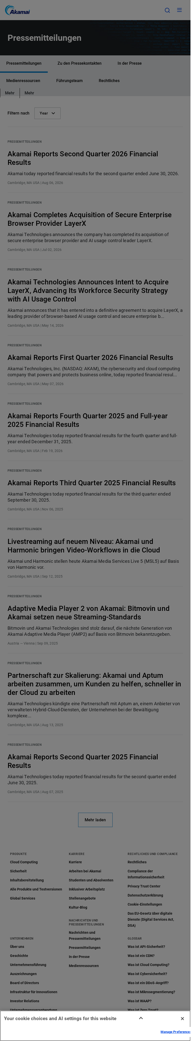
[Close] (182, 1018)
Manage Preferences (176, 1032)
